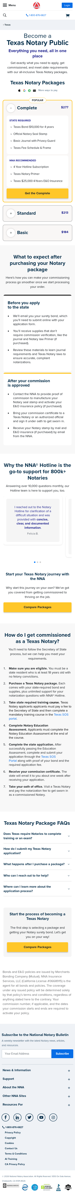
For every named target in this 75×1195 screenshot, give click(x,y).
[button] (34, 562)
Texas (7, 24)
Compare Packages (37, 607)
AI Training (11, 1158)
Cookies (9, 1143)
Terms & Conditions (16, 1153)
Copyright (10, 1137)
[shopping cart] (61, 15)
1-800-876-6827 (37, 15)
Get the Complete (37, 193)
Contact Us (11, 1148)
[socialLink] (6, 1119)
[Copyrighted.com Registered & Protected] (11, 1185)
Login (67, 5)
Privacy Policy (13, 1132)
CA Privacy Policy (15, 1164)
